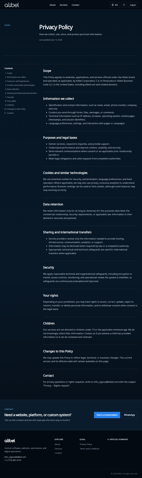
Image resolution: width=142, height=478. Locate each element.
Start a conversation (107, 414)
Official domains (119, 439)
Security (10, 97)
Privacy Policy (86, 444)
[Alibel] (11, 4)
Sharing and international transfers (22, 93)
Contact (75, 4)
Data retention (13, 89)
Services (64, 4)
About (53, 4)
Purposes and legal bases (18, 81)
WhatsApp (129, 414)
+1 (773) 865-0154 (12, 460)
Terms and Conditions (89, 448)
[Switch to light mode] (124, 5)
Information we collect (16, 77)
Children (10, 105)
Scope (9, 73)
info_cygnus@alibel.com (15, 457)
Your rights (11, 101)
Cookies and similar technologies (21, 85)
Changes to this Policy (16, 109)
